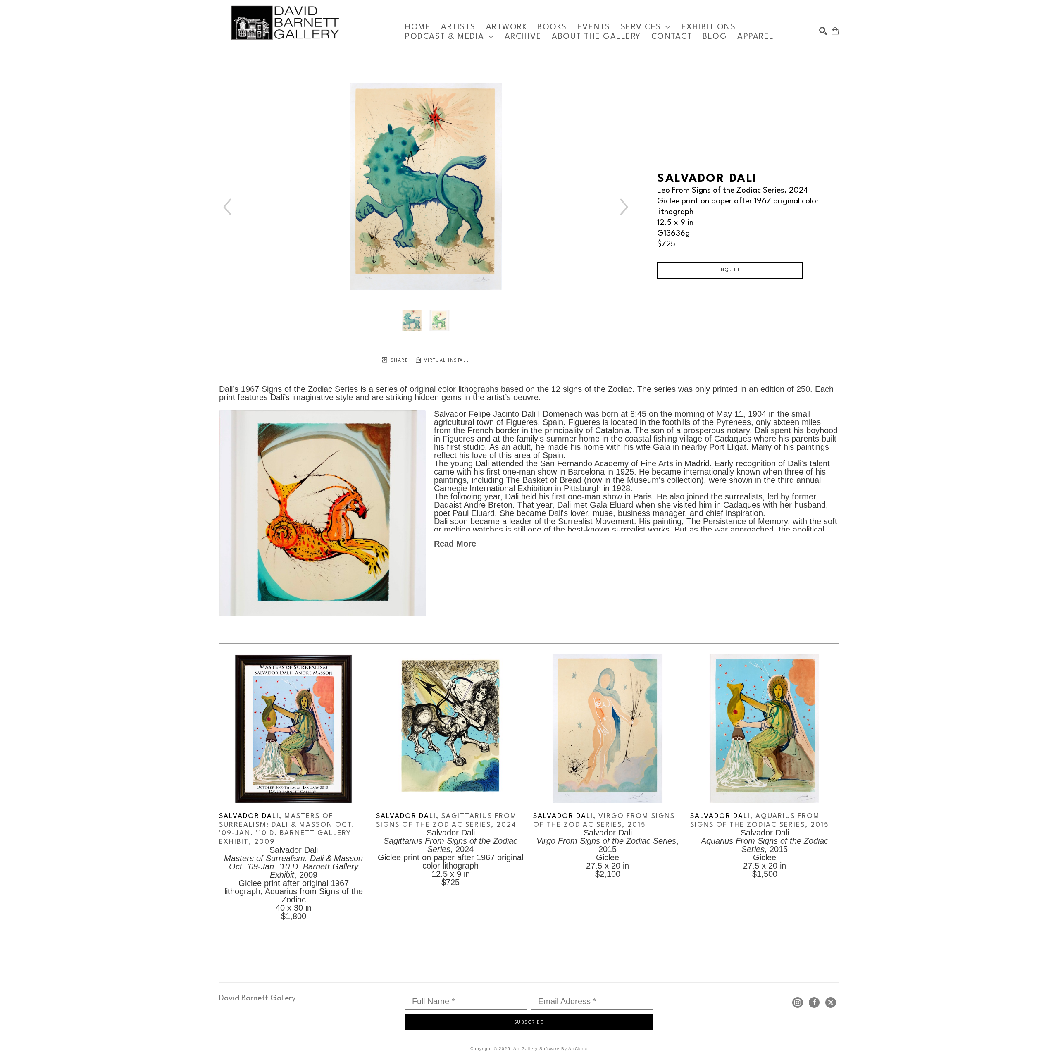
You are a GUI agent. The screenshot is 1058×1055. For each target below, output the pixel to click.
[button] (646, 27)
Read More (455, 543)
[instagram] (797, 1002)
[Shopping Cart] (835, 31)
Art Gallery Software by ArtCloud (550, 1048)
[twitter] (830, 1002)
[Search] (823, 31)
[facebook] (814, 1002)
